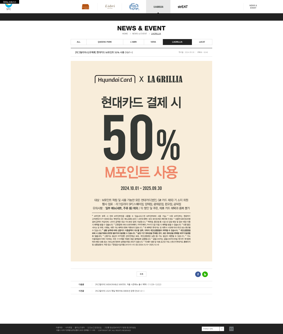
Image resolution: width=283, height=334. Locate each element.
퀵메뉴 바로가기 (9, 2)
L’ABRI (133, 42)
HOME (125, 34)
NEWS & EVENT (139, 34)
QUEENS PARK (105, 42)
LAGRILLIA (156, 34)
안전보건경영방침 (94, 327)
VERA (153, 42)
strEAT (202, 42)
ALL (78, 42)
